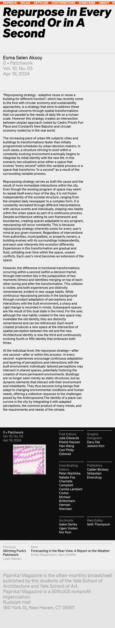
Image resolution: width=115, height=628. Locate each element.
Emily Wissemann (44, 555)
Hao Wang (66, 446)
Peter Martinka (70, 473)
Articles (41, 3)
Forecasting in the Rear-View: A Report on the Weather (70, 551)
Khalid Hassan (69, 442)
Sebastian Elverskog (94, 475)
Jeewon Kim (95, 446)
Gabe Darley (68, 524)
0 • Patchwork (18, 63)
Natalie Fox (67, 477)
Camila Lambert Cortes (70, 491)
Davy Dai (93, 442)
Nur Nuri (65, 532)
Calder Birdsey (98, 469)
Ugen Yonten (68, 528)
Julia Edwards (69, 438)
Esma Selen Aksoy (22, 57)
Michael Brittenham (67, 499)
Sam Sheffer (67, 555)
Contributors (63, 3)
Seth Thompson (98, 524)
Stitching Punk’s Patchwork (14, 553)
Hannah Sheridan (65, 507)
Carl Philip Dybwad (66, 452)
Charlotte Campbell (66, 483)
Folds (25, 3)
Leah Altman (12, 559)
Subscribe (87, 3)
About (104, 3)
